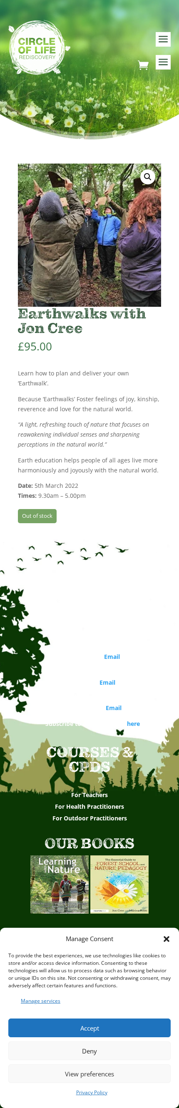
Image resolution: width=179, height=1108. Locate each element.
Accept (89, 1028)
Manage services (40, 1000)
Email (112, 657)
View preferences (89, 1074)
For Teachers (89, 795)
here (133, 724)
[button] (166, 939)
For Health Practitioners (89, 806)
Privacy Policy (91, 1092)
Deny (89, 1051)
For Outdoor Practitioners (89, 818)
